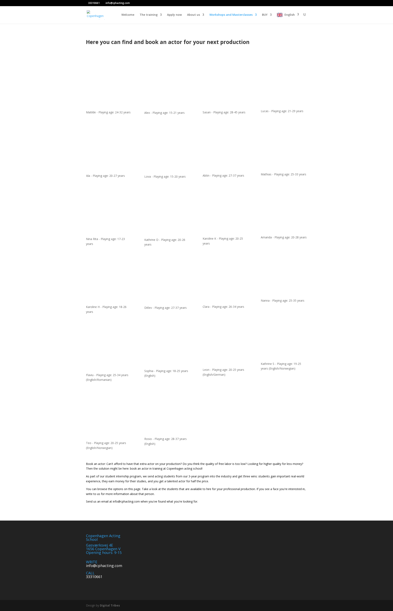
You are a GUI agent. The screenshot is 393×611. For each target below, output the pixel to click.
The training (149, 15)
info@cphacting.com (104, 565)
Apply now (174, 15)
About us (193, 15)
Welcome (127, 15)
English (290, 15)
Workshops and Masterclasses (231, 15)
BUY (265, 15)
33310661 (94, 576)
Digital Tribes (110, 605)
